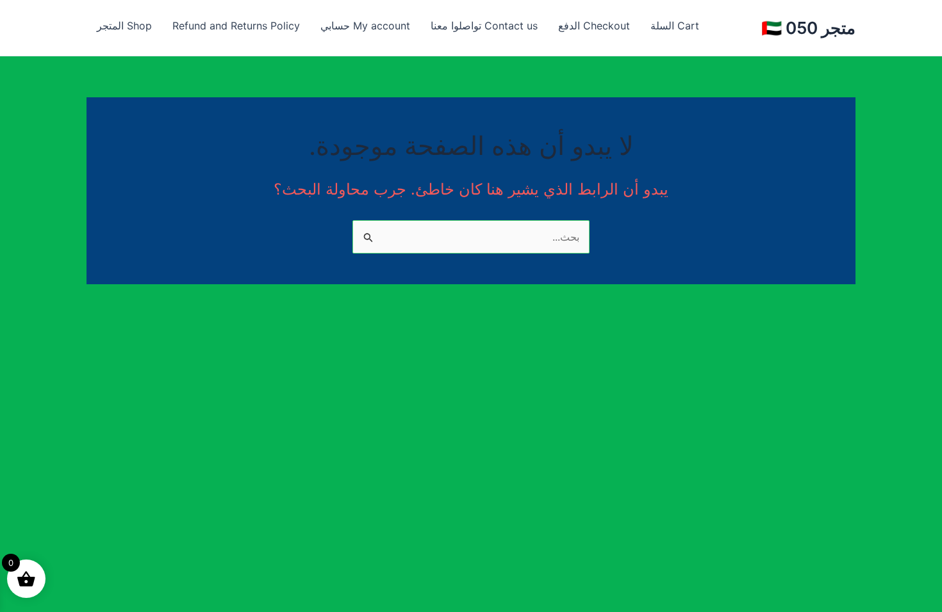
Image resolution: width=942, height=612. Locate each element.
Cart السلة (674, 25)
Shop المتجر (124, 25)
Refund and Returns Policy (236, 25)
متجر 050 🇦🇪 (808, 28)
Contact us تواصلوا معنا (484, 25)
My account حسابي (365, 25)
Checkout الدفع (594, 25)
